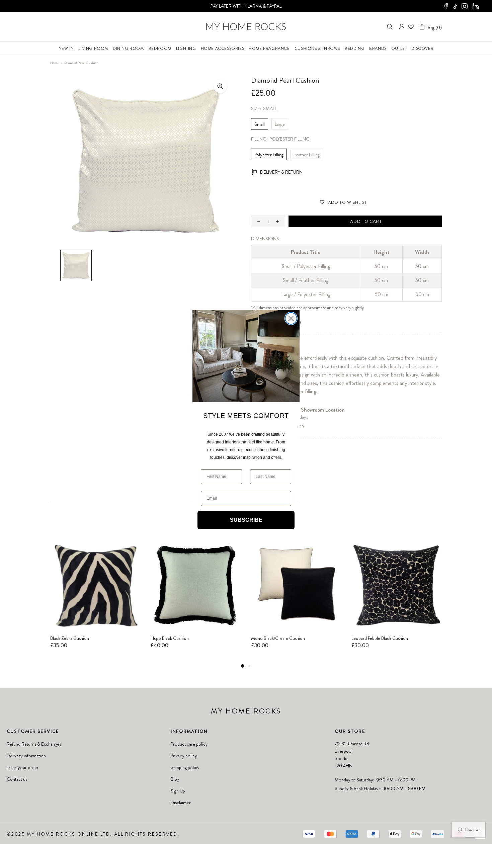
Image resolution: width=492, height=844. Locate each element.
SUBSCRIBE (246, 520)
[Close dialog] (291, 318)
